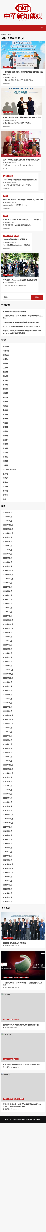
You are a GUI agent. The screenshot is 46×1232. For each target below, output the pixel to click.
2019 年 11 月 (8, 819)
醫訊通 (5, 427)
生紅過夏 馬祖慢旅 (9, 469)
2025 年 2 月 (7, 562)
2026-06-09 (16, 987)
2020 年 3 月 (7, 802)
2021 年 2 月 (7, 757)
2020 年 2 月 (7, 806)
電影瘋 (5, 414)
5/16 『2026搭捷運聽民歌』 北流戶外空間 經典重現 (21, 326)
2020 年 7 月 (7, 785)
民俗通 (5, 452)
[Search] (42, 28)
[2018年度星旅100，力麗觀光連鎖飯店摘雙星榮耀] (21, 101)
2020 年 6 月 (7, 790)
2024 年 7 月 (7, 591)
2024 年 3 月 (7, 608)
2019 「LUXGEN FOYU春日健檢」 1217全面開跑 (22, 219)
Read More (6, 83)
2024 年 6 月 (7, 595)
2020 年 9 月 (7, 777)
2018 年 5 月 (7, 889)
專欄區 (5, 457)
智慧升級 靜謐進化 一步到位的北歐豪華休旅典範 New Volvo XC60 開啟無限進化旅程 (22, 332)
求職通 (5, 461)
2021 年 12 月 (8, 715)
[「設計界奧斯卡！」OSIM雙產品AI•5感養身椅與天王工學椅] (23, 965)
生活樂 (11, 66)
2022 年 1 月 (7, 711)
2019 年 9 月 (7, 827)
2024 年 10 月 (8, 579)
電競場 (5, 444)
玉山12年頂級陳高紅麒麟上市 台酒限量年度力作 (21, 160)
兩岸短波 (6, 351)
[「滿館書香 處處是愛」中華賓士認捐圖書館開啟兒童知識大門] (23, 55)
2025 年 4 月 (7, 554)
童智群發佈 (8, 945)
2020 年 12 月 (8, 765)
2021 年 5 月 (7, 744)
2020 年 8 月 (7, 781)
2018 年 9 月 (7, 877)
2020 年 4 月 (7, 798)
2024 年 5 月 (7, 599)
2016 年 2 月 (7, 901)
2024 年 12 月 (8, 570)
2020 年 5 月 (7, 794)
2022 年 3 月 (7, 707)
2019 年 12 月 (8, 814)
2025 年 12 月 (8, 525)
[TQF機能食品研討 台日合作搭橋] (23, 926)
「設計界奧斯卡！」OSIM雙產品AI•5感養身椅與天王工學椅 (23, 317)
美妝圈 (5, 402)
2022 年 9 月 (7, 682)
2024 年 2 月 (7, 612)
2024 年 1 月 (7, 616)
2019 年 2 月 (7, 856)
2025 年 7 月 (7, 546)
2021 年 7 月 (7, 736)
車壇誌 (5, 66)
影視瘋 (5, 419)
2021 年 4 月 (7, 748)
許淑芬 (5, 495)
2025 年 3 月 (7, 558)
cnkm (6, 77)
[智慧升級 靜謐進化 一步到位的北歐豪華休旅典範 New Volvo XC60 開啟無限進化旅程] (23, 1087)
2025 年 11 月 (8, 529)
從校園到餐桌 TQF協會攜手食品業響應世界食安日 (21, 322)
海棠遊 (5, 363)
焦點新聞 (6, 346)
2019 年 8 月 (7, 831)
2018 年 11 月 (8, 868)
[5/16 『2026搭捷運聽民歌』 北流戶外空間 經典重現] (23, 1047)
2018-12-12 (13, 242)
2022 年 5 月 (7, 699)
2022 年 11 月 (8, 674)
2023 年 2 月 (7, 661)
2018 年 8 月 (7, 881)
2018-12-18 (13, 77)
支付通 (5, 380)
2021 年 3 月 (7, 752)
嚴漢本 (5, 482)
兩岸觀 (5, 423)
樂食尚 (5, 406)
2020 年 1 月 (7, 810)
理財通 (5, 376)
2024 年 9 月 (7, 583)
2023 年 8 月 (7, 637)
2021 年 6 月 (7, 740)
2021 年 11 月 (8, 719)
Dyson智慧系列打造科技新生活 (15, 239)
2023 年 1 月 (7, 666)
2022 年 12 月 (8, 670)
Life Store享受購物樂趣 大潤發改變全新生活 (20, 180)
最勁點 (5, 397)
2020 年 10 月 (8, 773)
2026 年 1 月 (7, 521)
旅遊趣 (11, 274)
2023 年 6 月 (7, 645)
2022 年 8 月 (7, 686)
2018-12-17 (13, 222)
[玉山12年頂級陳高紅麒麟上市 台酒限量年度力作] (21, 144)
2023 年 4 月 (7, 653)
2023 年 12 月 (8, 620)
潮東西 (5, 393)
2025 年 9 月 (7, 537)
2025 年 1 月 (7, 566)
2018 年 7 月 (7, 885)
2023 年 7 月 (7, 641)
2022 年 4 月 (7, 703)
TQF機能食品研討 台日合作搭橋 (14, 311)
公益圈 (5, 448)
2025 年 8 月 (7, 541)
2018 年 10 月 (8, 872)
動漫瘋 (5, 410)
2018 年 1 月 (7, 897)
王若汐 (5, 478)
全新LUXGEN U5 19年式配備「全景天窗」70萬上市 (23, 200)
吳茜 (4, 499)
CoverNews (25, 1119)
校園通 (5, 435)
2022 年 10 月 (8, 678)
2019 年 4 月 (7, 848)
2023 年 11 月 (8, 624)
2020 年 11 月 (8, 769)
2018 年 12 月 (8, 864)
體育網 (5, 389)
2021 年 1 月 (7, 761)
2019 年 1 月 (7, 860)
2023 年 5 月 (7, 649)
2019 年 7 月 (7, 835)
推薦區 (5, 465)
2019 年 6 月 (7, 839)
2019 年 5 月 (7, 843)
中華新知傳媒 (23, 16)
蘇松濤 (5, 491)
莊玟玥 (5, 474)
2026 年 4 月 (7, 517)
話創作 (5, 440)
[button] (3, 27)
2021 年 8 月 (7, 732)
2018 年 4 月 (7, 893)
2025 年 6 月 (7, 550)
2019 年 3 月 (7, 852)
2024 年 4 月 (7, 603)
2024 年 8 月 (7, 587)
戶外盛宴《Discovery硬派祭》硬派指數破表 (20, 280)
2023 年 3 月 (7, 657)
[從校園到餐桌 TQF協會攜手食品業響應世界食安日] (23, 1007)
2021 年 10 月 (8, 723)
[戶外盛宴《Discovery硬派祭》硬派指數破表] (20, 265)
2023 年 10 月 (8, 628)
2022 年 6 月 (7, 694)
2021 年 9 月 (7, 728)
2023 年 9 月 (7, 632)
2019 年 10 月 (8, 823)
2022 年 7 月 (7, 690)
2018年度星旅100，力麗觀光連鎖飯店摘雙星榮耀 (22, 117)
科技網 (11, 235)
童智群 (5, 486)
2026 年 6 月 (7, 512)
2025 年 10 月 (8, 533)
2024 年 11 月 (8, 574)
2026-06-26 (16, 945)
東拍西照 (6, 355)
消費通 (11, 112)
